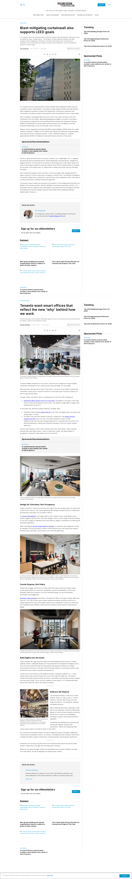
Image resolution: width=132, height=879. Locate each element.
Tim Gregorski (24, 48)
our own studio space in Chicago (43, 526)
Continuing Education (68, 15)
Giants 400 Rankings (52, 15)
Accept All (124, 875)
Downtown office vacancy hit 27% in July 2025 (39, 400)
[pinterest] (53, 54)
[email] (55, 54)
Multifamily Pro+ (38, 15)
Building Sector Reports (85, 15)
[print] (79, 54)
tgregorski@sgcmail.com (57, 216)
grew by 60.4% (46, 412)
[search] (24, 5)
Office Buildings (24, 300)
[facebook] (44, 54)
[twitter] (50, 54)
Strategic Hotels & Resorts (28, 598)
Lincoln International (28, 516)
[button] (21, 5)
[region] (66, 876)
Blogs (97, 15)
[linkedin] (47, 54)
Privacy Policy (49, 875)
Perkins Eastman (25, 325)
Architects (23, 23)
